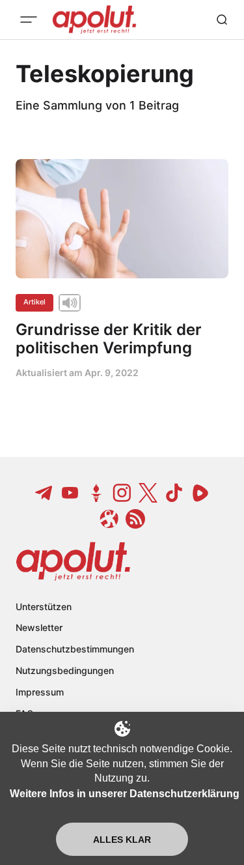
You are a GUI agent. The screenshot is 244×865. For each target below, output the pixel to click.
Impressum (40, 691)
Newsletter (39, 627)
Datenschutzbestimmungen (75, 648)
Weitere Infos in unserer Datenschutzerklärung (124, 793)
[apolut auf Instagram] (122, 493)
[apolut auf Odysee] (109, 519)
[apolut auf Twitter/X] (148, 493)
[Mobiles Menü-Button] (29, 20)
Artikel (34, 301)
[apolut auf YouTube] (70, 493)
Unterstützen (44, 606)
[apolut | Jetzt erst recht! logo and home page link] (73, 561)
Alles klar (122, 839)
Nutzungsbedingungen (65, 670)
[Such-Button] (221, 19)
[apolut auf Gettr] (96, 493)
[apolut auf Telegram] (44, 493)
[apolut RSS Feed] (135, 519)
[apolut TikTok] (174, 493)
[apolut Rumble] (200, 493)
